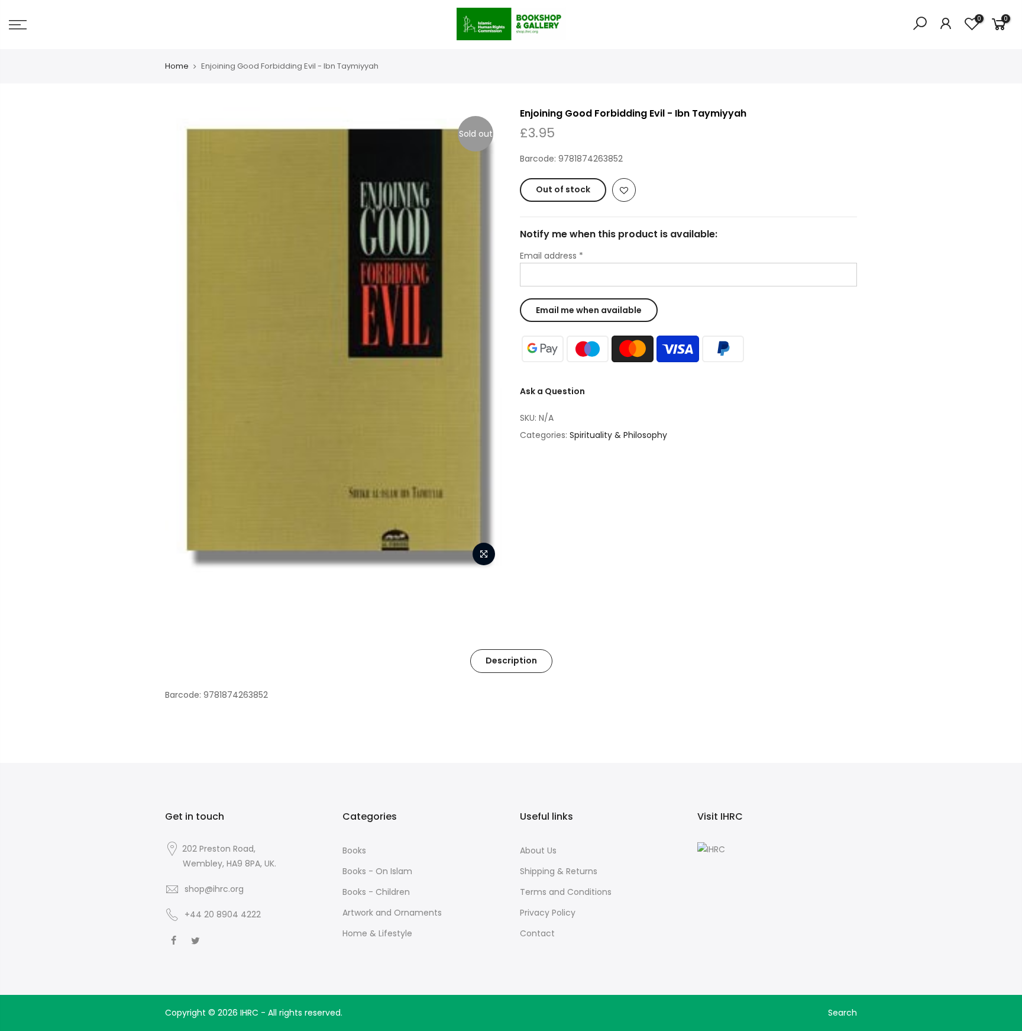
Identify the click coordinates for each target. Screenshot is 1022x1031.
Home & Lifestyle (377, 933)
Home (177, 66)
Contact (537, 933)
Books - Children (376, 892)
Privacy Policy (547, 913)
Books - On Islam (377, 871)
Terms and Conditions (566, 892)
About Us (538, 850)
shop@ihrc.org (214, 889)
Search (842, 1013)
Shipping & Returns (558, 871)
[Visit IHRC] (711, 849)
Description (511, 660)
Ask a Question (552, 391)
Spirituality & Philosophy (618, 435)
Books (354, 850)
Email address (551, 256)
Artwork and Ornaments (392, 913)
